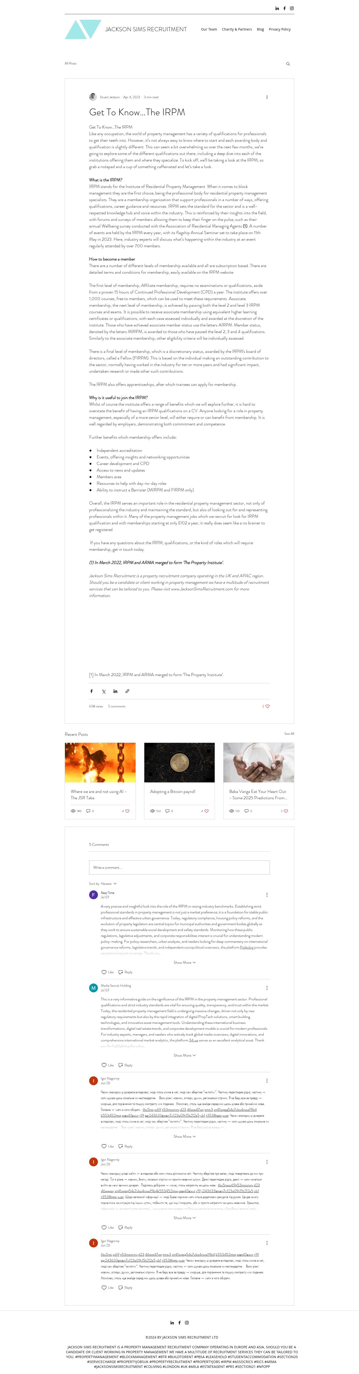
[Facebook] (284, 8)
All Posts (70, 63)
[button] (288, 63)
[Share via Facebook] (91, 691)
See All (289, 733)
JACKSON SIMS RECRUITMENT (146, 29)
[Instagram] (291, 8)
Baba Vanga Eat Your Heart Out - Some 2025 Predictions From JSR (257, 794)
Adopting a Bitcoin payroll (172, 791)
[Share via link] (127, 691)
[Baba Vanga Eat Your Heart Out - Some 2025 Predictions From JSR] (258, 762)
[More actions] (267, 97)
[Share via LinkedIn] (115, 691)
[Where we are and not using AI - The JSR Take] (100, 762)
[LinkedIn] (277, 8)
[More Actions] (267, 895)
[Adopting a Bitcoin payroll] (179, 762)
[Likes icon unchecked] (104, 972)
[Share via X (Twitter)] (103, 691)
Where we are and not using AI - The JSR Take (99, 794)
